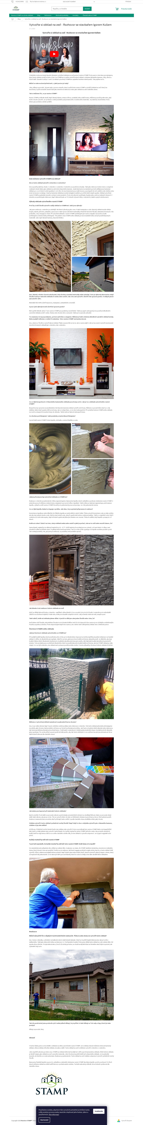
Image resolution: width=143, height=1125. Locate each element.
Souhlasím (99, 1111)
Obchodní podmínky (69, 2)
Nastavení (44, 1120)
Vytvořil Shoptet (127, 1121)
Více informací (54, 1114)
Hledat (87, 9)
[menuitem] (22, 15)
